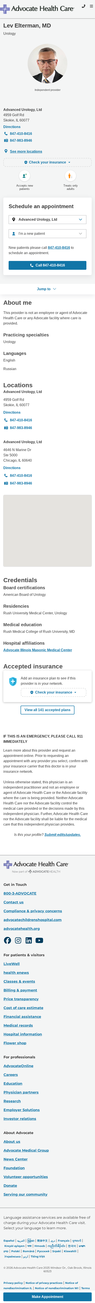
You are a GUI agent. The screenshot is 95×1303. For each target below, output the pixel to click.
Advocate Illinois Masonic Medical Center (37, 650)
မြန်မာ (30, 1240)
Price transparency (21, 999)
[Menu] (91, 6)
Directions (12, 127)
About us (12, 1142)
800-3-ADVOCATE (20, 893)
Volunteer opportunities (26, 1177)
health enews (16, 973)
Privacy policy (13, 1283)
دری (53, 1240)
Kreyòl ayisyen (14, 1246)
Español (9, 1240)
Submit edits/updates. (62, 835)
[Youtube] (39, 941)
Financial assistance (22, 1017)
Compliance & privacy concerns (33, 911)
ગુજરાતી (76, 1240)
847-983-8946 (21, 140)
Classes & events (19, 981)
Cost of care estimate (23, 1008)
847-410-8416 (21, 134)
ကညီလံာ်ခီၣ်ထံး (56, 1246)
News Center (16, 1159)
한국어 (72, 1246)
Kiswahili (70, 1251)
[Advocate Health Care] (38, 9)
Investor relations (20, 1119)
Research (12, 1101)
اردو (25, 1256)
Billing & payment (20, 990)
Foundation (14, 1168)
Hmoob (39, 1246)
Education (13, 1083)
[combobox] (47, 233)
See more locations (26, 151)
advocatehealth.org (22, 929)
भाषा (29, 1246)
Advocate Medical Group (26, 1150)
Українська (12, 1256)
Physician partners (21, 1092)
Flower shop (15, 1043)
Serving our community (26, 1194)
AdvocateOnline (18, 1066)
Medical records (18, 1025)
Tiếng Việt (38, 1256)
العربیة (21, 1240)
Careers (11, 1075)
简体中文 (42, 1240)
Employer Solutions (22, 1110)
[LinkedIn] (28, 941)
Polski (15, 1251)
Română (28, 1251)
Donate (10, 1186)
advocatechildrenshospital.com (33, 920)
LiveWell (12, 964)
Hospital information (23, 1034)
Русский (43, 1251)
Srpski (56, 1251)
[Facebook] (7, 941)
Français (63, 1240)
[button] (47, 219)
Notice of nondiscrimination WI (56, 1288)
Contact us (14, 902)
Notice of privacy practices (44, 1283)
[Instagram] (18, 941)
